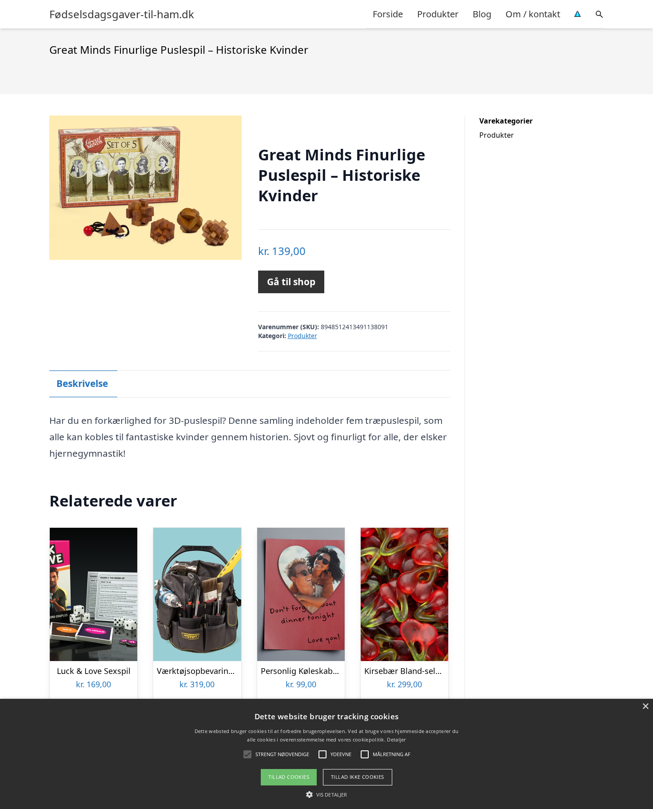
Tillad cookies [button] (288, 776)
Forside (388, 14)
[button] (326, 794)
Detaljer (396, 739)
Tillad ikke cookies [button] (357, 776)
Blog (482, 14)
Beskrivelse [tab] (82, 383)
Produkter (437, 14)
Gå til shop (291, 281)
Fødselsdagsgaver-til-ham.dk (121, 14)
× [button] (645, 706)
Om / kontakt (533, 14)
